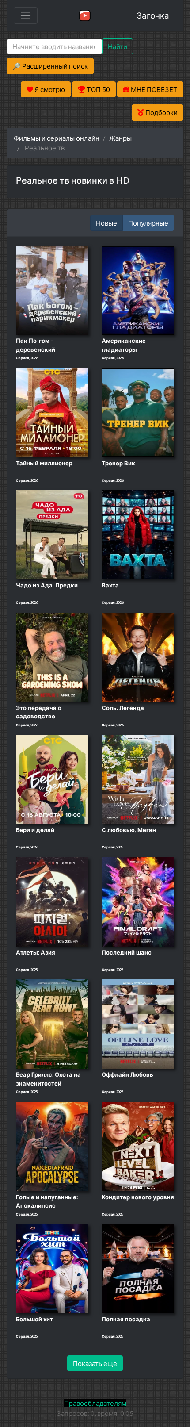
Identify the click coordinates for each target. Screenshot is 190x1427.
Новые (106, 223)
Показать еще (95, 1363)
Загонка (153, 15)
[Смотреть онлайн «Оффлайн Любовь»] (138, 1023)
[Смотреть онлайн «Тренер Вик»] (138, 411)
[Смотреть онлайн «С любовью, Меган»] (138, 778)
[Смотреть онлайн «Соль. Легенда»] (138, 656)
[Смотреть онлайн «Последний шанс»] (138, 901)
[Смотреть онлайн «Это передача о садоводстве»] (52, 656)
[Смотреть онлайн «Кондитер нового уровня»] (138, 1145)
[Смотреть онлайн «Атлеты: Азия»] (52, 901)
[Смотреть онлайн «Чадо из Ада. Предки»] (52, 533)
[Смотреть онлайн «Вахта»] (138, 533)
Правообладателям (95, 1403)
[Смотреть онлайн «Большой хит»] (52, 1268)
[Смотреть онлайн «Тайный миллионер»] (52, 411)
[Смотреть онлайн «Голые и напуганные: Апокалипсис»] (52, 1145)
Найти (117, 46)
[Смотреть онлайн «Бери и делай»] (52, 778)
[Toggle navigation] (26, 15)
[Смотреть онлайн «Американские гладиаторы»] (138, 289)
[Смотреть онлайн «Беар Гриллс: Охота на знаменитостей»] (52, 1023)
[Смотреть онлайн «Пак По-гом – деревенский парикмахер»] (52, 289)
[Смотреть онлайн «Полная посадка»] (138, 1268)
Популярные (148, 223)
